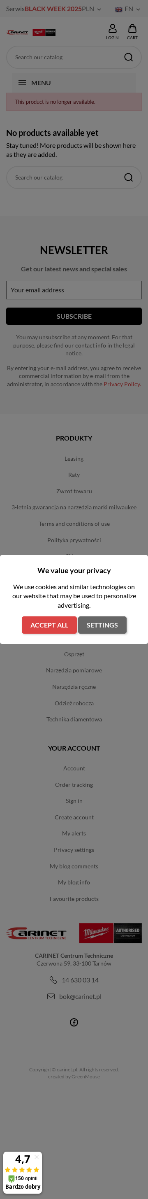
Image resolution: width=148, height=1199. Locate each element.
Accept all (49, 625)
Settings (102, 625)
